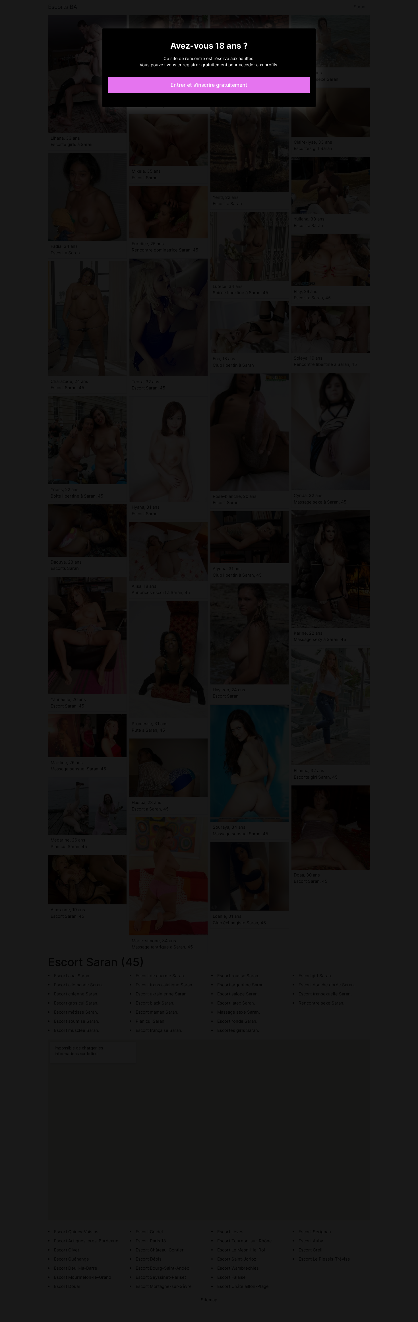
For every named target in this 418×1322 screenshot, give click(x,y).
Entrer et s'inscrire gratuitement (209, 85)
